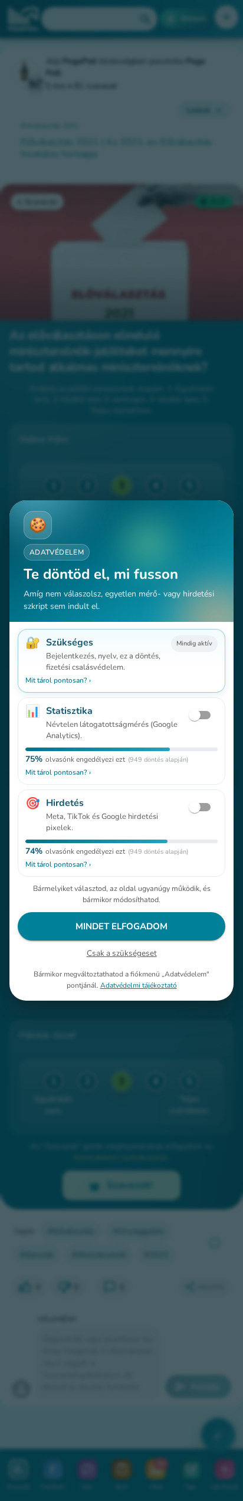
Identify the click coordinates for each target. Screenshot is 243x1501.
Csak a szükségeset (122, 953)
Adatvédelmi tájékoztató (138, 985)
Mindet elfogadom (121, 926)
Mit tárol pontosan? (58, 680)
